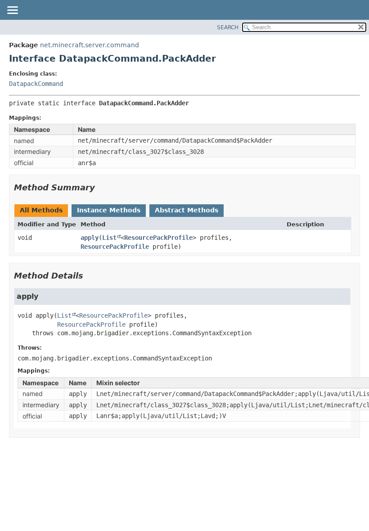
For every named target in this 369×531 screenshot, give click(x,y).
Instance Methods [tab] (108, 210)
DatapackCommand (36, 83)
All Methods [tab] (41, 210)
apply (90, 237)
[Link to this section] (101, 187)
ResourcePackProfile (158, 237)
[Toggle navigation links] (12, 10)
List (109, 237)
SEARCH (227, 27)
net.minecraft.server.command (89, 45)
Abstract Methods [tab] (186, 210)
